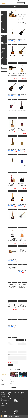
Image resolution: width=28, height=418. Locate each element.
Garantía (22, 397)
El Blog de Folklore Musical (14, 369)
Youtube (20, 0)
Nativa (1, 21)
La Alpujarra (2, 29)
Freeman (2, 14)
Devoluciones (23, 398)
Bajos (15, 399)
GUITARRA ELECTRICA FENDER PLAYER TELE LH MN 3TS (22, 202)
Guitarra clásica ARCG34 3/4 (22, 165)
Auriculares (16, 398)
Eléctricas (3, 51)
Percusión (2, 58)
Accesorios (2, 36)
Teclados (16, 412)
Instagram (23, 0)
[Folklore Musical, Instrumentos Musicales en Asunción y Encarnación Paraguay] (5, 3)
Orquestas (2, 57)
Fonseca (2, 28)
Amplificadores (2, 37)
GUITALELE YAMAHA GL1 (12, 73)
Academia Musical (3, 35)
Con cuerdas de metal (3, 48)
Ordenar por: (19, 342)
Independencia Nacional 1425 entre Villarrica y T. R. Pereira (4, 396)
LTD (1, 22)
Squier (1, 23)
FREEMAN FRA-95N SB (22, 55)
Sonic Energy (16, 411)
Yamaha (2, 16)
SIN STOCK (13, 44)
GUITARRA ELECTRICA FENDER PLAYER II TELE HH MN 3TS (13, 202)
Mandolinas (3, 52)
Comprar (13, 154)
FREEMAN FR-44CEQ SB (12, 55)
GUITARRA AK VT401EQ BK (22, 110)
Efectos (2, 44)
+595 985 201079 (9, 400)
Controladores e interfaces (4, 43)
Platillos (2, 59)
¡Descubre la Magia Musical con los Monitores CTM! (14, 379)
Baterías (2, 42)
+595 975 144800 (9, 398)
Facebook (17, 0)
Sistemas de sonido (17, 410)
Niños (2, 53)
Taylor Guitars (2, 30)
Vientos (2, 64)
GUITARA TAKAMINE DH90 (22, 73)
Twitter (26, 0)
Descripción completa (10, 40)
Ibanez (1, 15)
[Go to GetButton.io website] (2, 417)
